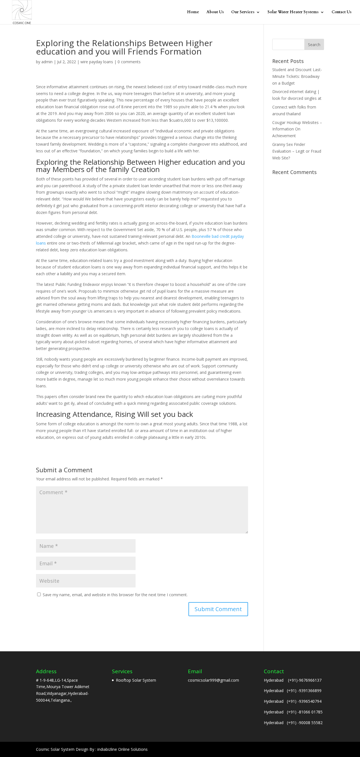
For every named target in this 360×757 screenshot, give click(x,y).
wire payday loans (96, 61)
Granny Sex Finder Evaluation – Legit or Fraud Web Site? (296, 151)
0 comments (129, 61)
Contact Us (342, 12)
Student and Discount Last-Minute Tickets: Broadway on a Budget (297, 76)
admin (47, 61)
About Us (215, 12)
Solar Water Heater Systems (293, 12)
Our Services (243, 12)
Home (193, 12)
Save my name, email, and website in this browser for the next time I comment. (115, 594)
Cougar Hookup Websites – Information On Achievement (297, 129)
